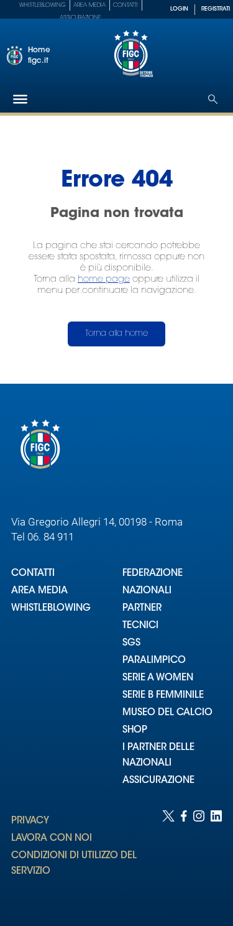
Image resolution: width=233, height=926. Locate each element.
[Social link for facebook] (184, 855)
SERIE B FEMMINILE (163, 695)
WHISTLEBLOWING (51, 608)
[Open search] (212, 99)
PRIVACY (30, 821)
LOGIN (179, 9)
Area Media (89, 5)
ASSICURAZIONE (158, 780)
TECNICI (140, 626)
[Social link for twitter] (168, 855)
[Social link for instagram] (198, 855)
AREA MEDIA (39, 591)
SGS (131, 643)
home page (104, 279)
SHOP (134, 730)
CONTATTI (33, 573)
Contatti (125, 5)
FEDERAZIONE (152, 573)
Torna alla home (116, 334)
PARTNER (142, 608)
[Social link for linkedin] (216, 855)
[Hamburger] (20, 99)
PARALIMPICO (154, 660)
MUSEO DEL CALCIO (167, 713)
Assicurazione (80, 18)
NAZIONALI (146, 591)
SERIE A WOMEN (157, 678)
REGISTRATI (215, 9)
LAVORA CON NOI (51, 838)
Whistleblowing (42, 5)
